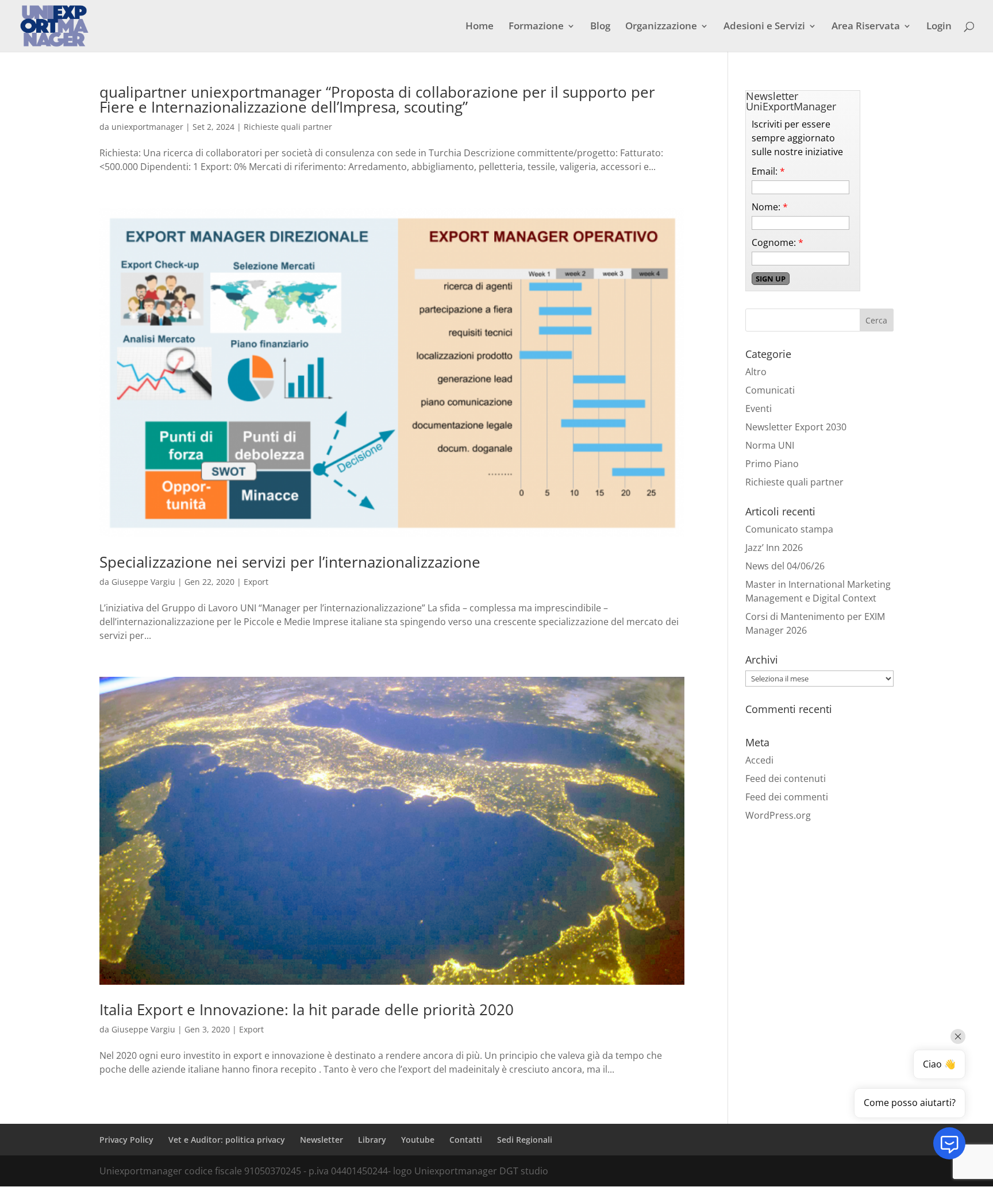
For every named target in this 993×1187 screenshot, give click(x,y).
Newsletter (321, 1139)
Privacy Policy (126, 1139)
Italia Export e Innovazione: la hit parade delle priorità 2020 (306, 1009)
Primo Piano (772, 463)
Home (479, 27)
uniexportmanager (147, 126)
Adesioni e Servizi (764, 27)
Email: (768, 171)
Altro (756, 371)
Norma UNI (769, 445)
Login (939, 27)
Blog (600, 27)
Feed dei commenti (786, 797)
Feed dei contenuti (785, 778)
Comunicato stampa (789, 529)
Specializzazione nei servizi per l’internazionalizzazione (289, 562)
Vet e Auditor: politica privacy (226, 1139)
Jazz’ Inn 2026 (774, 547)
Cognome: (777, 242)
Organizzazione (661, 27)
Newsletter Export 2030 (795, 427)
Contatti (465, 1139)
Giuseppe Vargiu (143, 581)
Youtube (417, 1139)
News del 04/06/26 (785, 566)
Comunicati (770, 390)
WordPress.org (778, 815)
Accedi (759, 760)
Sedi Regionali (524, 1139)
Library (372, 1139)
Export (256, 581)
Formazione (536, 27)
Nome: (770, 207)
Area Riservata (866, 27)
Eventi (758, 408)
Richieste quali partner (288, 126)
